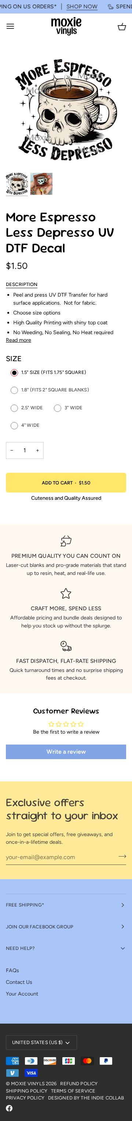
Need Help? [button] (20, 948)
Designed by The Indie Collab (86, 1098)
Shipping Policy (26, 1091)
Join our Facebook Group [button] (39, 926)
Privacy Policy (25, 1098)
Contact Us (19, 982)
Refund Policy (79, 1083)
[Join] (120, 856)
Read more (18, 340)
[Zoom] (19, 158)
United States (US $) (37, 1042)
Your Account (22, 993)
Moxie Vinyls (28, 1083)
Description (21, 284)
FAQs (12, 970)
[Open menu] (17, 26)
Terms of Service (73, 1091)
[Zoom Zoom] (66, 111)
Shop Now (75, 6)
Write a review (66, 751)
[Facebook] (9, 1108)
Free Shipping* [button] (25, 905)
